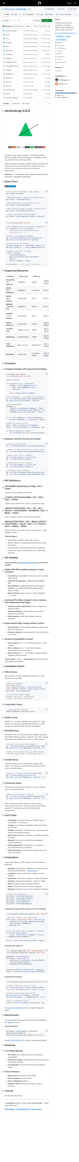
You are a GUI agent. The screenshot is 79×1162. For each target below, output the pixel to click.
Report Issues (36, 1109)
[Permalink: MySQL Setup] (3, 717)
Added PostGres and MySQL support (35, 70)
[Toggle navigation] (3, 3)
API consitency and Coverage (32, 54)
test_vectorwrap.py (12, 97)
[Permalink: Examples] (3, 363)
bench (8, 34)
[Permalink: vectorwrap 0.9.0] (3, 110)
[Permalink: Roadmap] (3, 1045)
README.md (9, 74)
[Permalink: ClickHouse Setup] (3, 783)
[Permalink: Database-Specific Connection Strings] (3, 439)
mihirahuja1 (9, 9)
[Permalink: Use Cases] (3, 815)
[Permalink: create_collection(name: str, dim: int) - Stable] (3, 498)
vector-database (61, 39)
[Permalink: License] (3, 1090)
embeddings (59, 36)
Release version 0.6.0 (30, 62)
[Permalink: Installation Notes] (3, 666)
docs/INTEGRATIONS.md (17, 1008)
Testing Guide (32, 871)
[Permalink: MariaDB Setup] (3, 730)
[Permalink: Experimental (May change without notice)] (3, 623)
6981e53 (36, 26)
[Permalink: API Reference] (3, 480)
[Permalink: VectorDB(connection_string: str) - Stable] (3, 487)
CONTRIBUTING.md (12, 66)
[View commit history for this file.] (49, 26)
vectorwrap (20, 9)
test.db (8, 93)
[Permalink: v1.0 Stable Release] (3, 1050)
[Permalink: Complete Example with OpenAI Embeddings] (3, 369)
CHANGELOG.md (11, 62)
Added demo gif (28, 78)
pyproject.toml (10, 90)
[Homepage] (39, 3)
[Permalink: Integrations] (3, 857)
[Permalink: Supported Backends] (3, 270)
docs (7, 38)
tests (7, 46)
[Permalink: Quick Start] (3, 181)
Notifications (50, 9)
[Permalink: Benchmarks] (3, 1015)
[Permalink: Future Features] (3, 1071)
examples (9, 42)
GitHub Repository (23, 1109)
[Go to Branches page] (14, 20)
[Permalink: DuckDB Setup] (3, 759)
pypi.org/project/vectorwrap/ (67, 33)
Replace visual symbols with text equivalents (37, 34)
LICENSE (8, 70)
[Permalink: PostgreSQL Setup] (3, 704)
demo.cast (9, 78)
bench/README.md (15, 1040)
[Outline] (49, 103)
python (68, 36)
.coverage (9, 54)
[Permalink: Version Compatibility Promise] (3, 639)
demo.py (8, 86)
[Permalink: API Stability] (3, 557)
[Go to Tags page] (18, 20)
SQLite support (28, 93)
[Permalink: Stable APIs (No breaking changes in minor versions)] (3, 570)
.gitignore (9, 58)
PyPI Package (10, 1109)
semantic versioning (26, 563)
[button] (46, 191)
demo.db (8, 82)
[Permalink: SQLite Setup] (3, 672)
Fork (62, 9)
